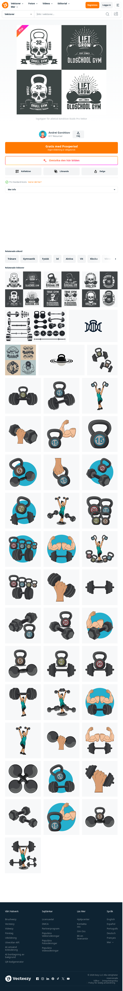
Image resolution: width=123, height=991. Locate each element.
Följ (78, 136)
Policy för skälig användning (99, 982)
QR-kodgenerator (14, 961)
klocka (94, 258)
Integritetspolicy (107, 980)
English (108, 919)
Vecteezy (9, 923)
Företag (9, 933)
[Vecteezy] (5, 5)
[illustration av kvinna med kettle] (100, 396)
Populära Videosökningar (49, 949)
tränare (12, 258)
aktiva (69, 258)
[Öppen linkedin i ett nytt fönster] (47, 978)
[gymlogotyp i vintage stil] (20, 360)
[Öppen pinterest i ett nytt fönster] (53, 978)
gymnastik (29, 258)
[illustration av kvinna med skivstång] (23, 855)
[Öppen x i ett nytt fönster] (63, 978)
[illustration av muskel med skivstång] (100, 625)
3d (57, 258)
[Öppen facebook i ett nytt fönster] (37, 978)
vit (81, 258)
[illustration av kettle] (61, 434)
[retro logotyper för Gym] (100, 289)
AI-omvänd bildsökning (11, 948)
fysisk (45, 258)
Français (108, 937)
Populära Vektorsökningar (50, 934)
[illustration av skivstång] (23, 396)
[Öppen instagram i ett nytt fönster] (42, 978)
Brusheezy (10, 919)
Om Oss (79, 931)
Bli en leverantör (80, 937)
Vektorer (16, 3)
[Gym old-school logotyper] (61, 289)
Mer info (12, 189)
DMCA (44, 923)
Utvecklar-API (12, 942)
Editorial (62, 3)
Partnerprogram (50, 928)
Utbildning (11, 937)
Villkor (94, 980)
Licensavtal (47, 919)
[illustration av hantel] (23, 434)
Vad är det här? (34, 182)
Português (109, 928)
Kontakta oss (80, 925)
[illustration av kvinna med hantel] (61, 702)
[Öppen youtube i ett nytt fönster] (68, 978)
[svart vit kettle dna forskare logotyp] (93, 326)
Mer (13, 6)
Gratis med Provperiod (61, 147)
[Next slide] (110, 259)
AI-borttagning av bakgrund (14, 956)
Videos (46, 3)
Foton (31, 3)
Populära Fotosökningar (48, 942)
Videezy (9, 928)
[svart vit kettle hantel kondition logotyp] (61, 360)
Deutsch (108, 933)
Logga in (106, 5)
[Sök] (107, 14)
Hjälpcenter (81, 919)
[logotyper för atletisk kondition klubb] (23, 289)
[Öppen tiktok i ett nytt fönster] (58, 978)
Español (108, 923)
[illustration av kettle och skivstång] (102, 360)
